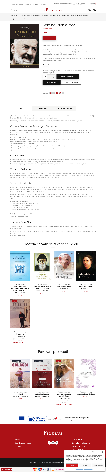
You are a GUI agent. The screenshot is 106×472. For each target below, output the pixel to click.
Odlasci (20, 394)
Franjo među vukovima (64, 287)
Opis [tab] (21, 108)
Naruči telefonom (71, 82)
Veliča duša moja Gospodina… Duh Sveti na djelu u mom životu (20, 288)
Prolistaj (49, 38)
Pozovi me (20, 334)
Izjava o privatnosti (88, 469)
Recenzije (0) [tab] (43, 108)
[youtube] (56, 443)
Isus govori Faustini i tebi (86, 394)
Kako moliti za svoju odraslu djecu (64, 395)
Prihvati (72, 465)
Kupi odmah (51, 82)
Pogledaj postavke (97, 465)
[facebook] (49, 443)
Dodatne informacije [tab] (65, 108)
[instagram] (53, 443)
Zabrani (85, 465)
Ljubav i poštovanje (42, 394)
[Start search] (11, 10)
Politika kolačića (79, 469)
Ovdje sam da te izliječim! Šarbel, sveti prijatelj (42, 287)
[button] (103, 452)
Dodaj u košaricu (67, 76)
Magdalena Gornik (86, 287)
